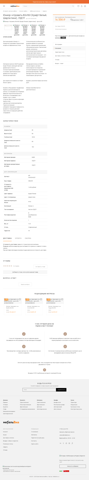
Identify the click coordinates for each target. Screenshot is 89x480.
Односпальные (24, 402)
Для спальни (57, 409)
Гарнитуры (74, 402)
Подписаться (61, 389)
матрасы (57, 38)
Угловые (5, 404)
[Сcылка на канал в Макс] (66, 443)
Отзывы (57, 59)
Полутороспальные (25, 404)
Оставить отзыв (40, 266)
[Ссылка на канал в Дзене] (69, 443)
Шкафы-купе (57, 402)
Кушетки (5, 407)
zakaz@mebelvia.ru (64, 435)
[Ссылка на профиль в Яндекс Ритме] (72, 443)
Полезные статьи (8, 444)
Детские (39, 407)
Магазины (34, 435)
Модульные (74, 404)
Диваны (5, 400)
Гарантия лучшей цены (37, 438)
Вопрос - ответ (59, 63)
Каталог (5, 431)
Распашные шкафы (59, 404)
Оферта (5, 447)
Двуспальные (24, 407)
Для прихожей (58, 407)
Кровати (22, 400)
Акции (5, 435)
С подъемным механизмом (27, 409)
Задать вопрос (25, 284)
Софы (4, 409)
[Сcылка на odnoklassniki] (63, 443)
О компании (34, 431)
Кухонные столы (75, 407)
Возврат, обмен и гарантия (10, 441)
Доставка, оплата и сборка (62, 56)
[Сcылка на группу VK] (60, 443)
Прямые (5, 402)
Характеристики (59, 52)
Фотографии (58, 44)
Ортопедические (8, 413)
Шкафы (56, 400)
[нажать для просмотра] (8, 27)
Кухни (72, 400)
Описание (58, 48)
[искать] (73, 6)
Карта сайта (34, 444)
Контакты (34, 441)
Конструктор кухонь (76, 409)
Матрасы (39, 400)
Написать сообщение (72, 466)
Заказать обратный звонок (66, 432)
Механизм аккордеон (9, 411)
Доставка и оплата (8, 438)
